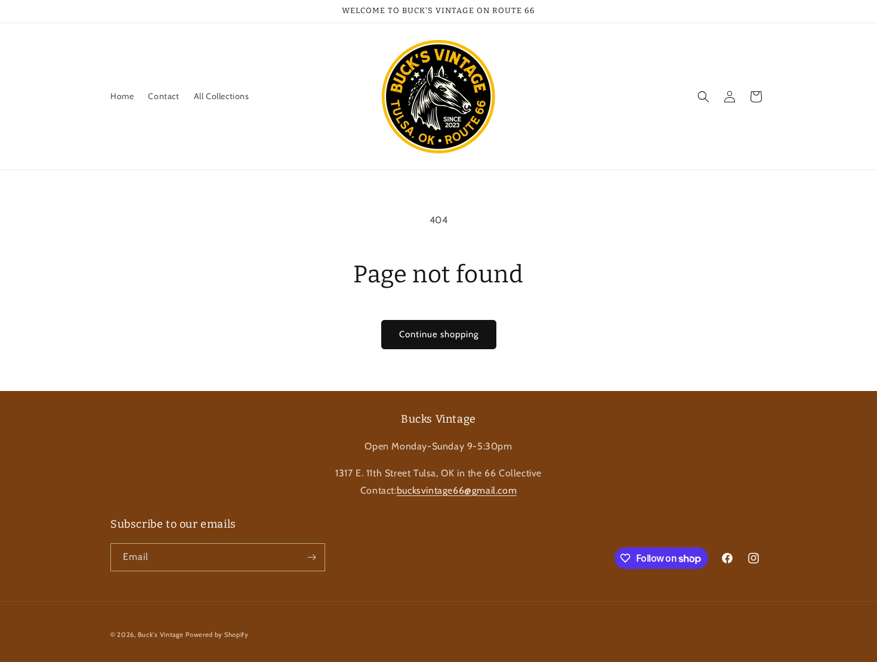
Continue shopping (438, 334)
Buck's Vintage (161, 634)
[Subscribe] (311, 557)
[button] (703, 97)
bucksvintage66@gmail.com (457, 490)
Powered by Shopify (217, 634)
